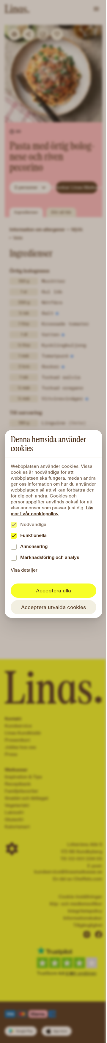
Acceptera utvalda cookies (53, 607)
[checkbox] (14, 525)
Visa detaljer (24, 570)
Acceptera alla (53, 590)
